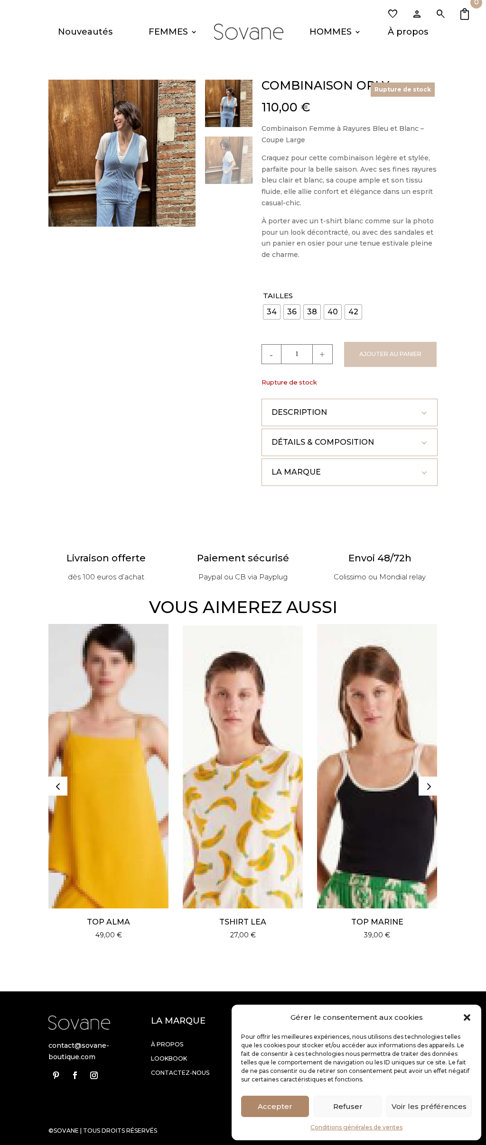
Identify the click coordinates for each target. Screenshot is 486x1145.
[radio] (271, 312)
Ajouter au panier (390, 353)
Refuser (348, 1106)
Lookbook (169, 1058)
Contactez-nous (180, 1072)
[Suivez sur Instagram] (94, 1075)
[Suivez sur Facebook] (75, 1075)
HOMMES (330, 32)
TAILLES (278, 295)
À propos (408, 32)
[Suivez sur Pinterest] (56, 1075)
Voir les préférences (429, 1106)
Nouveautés (85, 32)
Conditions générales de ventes (356, 1127)
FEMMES (168, 32)
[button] (467, 1017)
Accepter (275, 1106)
